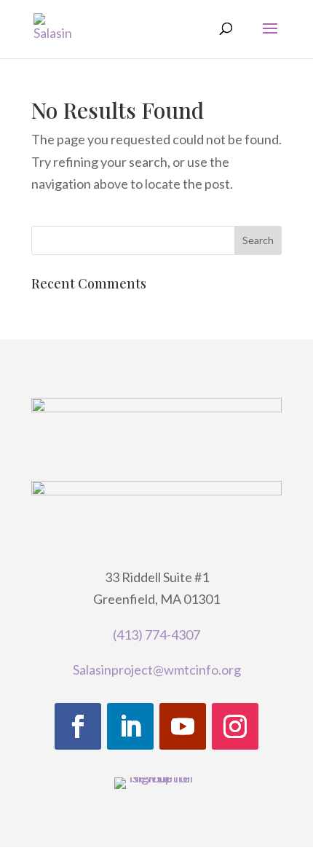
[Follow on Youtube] (182, 726)
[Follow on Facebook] (78, 726)
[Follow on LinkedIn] (130, 726)
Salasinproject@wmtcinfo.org (157, 669)
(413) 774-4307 (156, 635)
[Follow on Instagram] (235, 726)
